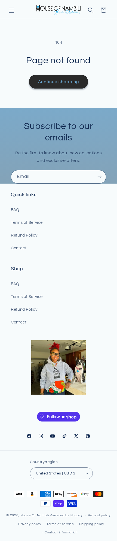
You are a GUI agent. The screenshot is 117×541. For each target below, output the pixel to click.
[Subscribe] (99, 176)
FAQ (15, 210)
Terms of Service (27, 223)
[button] (11, 10)
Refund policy (99, 515)
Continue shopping (58, 82)
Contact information (61, 532)
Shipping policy (91, 524)
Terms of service (60, 524)
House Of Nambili (34, 515)
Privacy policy (29, 524)
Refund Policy (24, 235)
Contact (18, 248)
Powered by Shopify (66, 515)
